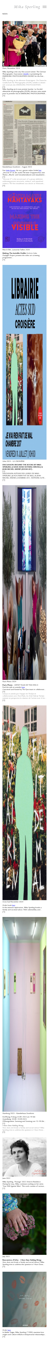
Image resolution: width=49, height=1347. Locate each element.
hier (40, 170)
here (23, 687)
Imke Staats (10, 170)
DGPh (26, 74)
